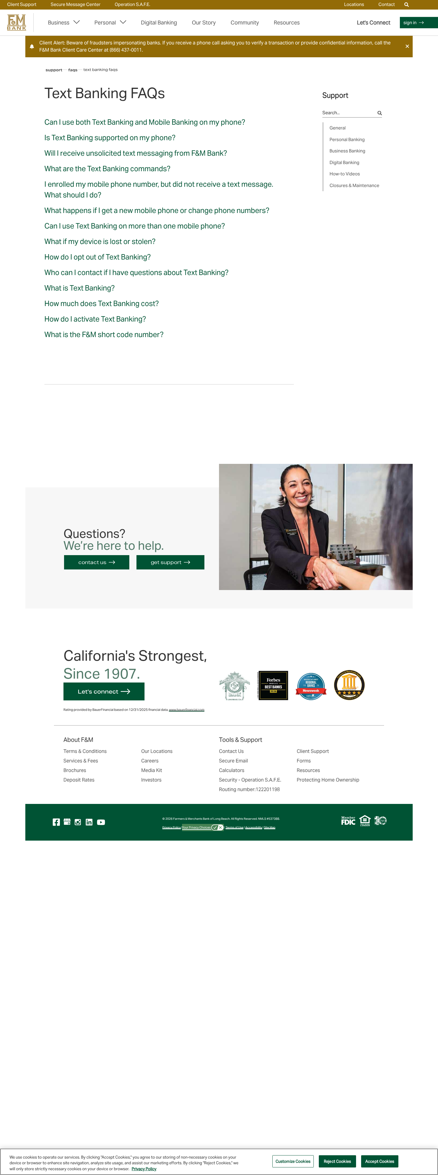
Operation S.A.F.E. (132, 4)
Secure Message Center (75, 4)
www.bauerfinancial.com (186, 710)
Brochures (74, 770)
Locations (354, 4)
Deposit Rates (78, 780)
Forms (304, 761)
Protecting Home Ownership (328, 780)
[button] (407, 46)
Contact (386, 4)
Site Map (269, 827)
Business (58, 22)
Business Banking (347, 151)
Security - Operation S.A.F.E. (250, 780)
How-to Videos (345, 174)
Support (54, 70)
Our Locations (157, 751)
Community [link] (245, 22)
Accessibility (253, 827)
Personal (105, 22)
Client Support (21, 4)
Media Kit (151, 770)
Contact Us (231, 751)
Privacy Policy (171, 827)
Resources (308, 770)
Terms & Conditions (85, 751)
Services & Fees (80, 761)
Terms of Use (234, 827)
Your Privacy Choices (196, 827)
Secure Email (233, 761)
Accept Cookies (379, 1161)
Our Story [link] (204, 22)
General (338, 128)
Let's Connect (373, 22)
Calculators (231, 770)
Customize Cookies (293, 1161)
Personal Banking (347, 139)
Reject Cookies (337, 1161)
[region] (219, 1161)
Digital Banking (159, 22)
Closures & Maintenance (354, 185)
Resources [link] (287, 22)
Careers (150, 761)
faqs (72, 70)
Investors (151, 780)
